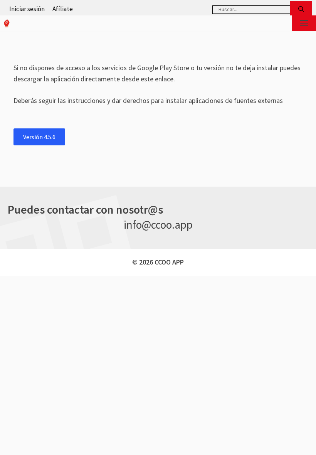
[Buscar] (301, 9)
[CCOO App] (7, 23)
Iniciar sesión (27, 9)
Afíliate (62, 9)
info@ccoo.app (158, 224)
